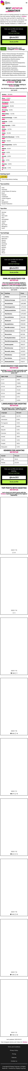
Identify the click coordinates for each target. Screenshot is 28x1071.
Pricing (14, 1054)
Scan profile (14, 42)
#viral (3, 152)
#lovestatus (8, 334)
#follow (4, 129)
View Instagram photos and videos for (14, 1042)
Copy (3, 48)
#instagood (5, 106)
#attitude (4, 121)
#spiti (3, 251)
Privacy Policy (14, 1050)
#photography (6, 125)
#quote (4, 240)
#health (4, 242)
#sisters (4, 247)
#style (4, 133)
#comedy (4, 244)
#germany (4, 238)
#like (3, 160)
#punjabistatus (9, 324)
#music (4, 156)
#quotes (4, 164)
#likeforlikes (5, 113)
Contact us (14, 1061)
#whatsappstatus (7, 144)
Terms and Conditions (14, 1047)
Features (14, 1057)
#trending (5, 110)
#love (3, 98)
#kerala (4, 168)
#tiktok (4, 148)
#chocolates (5, 236)
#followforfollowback (8, 137)
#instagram (5, 102)
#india (3, 141)
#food (3, 252)
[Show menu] (26, 3)
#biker (3, 249)
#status (4, 94)
